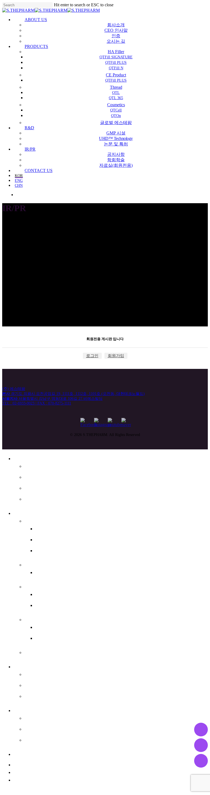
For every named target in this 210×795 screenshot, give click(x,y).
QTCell (44, 626)
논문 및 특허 (40, 695)
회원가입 (116, 356)
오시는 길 (37, 498)
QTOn (43, 637)
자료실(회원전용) (47, 739)
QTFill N (46, 550)
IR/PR (20, 709)
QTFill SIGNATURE (60, 528)
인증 (30, 487)
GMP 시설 (37, 673)
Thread (34, 586)
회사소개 (36, 465)
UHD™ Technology (50, 684)
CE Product (39, 564)
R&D (19, 666)
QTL (40, 593)
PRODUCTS (28, 512)
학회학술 (36, 728)
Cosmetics (38, 619)
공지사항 (36, 717)
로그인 (92, 356)
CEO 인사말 (39, 476)
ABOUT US (28, 458)
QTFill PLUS (51, 539)
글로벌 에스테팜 (46, 651)
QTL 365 (47, 604)
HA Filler (36, 520)
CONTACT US (31, 753)
